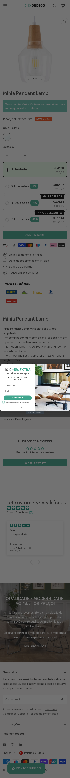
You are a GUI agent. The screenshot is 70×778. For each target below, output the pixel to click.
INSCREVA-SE (17, 398)
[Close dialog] (67, 366)
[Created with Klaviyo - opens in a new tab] (35, 412)
